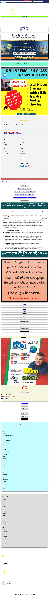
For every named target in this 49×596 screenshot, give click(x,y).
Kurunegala (5, 524)
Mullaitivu (4, 532)
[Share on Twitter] (26, 166)
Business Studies (5, 436)
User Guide (5, 553)
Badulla (4, 504)
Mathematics (5, 474)
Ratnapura (4, 540)
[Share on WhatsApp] (21, 166)
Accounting (5, 428)
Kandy (4, 518)
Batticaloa (4, 506)
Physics (4, 481)
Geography (5, 458)
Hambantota (5, 513)
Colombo (4, 508)
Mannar (4, 525)
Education (4, 447)
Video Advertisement (8, 573)
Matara (4, 529)
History (4, 461)
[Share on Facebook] (23, 166)
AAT (3, 426)
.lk (21, 0)
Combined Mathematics (6, 440)
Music (4, 475)
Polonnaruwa (5, 536)
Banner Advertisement (8, 566)
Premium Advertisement (9, 569)
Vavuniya (4, 543)
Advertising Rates (6, 575)
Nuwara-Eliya (5, 534)
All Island (4, 499)
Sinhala (4, 486)
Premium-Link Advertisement (9, 571)
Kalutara (4, 517)
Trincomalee (5, 541)
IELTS (4, 465)
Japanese (4, 467)
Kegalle (4, 520)
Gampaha (4, 511)
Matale (4, 527)
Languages (4, 468)
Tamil (4, 488)
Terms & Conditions (6, 554)
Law (3, 470)
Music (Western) (5, 479)
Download (24, 16)
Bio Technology (5, 429)
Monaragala (5, 531)
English (4, 452)
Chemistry (4, 438)
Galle (4, 509)
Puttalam (4, 538)
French (4, 456)
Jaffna (4, 515)
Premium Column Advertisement (10, 570)
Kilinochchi (4, 522)
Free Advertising (5, 564)
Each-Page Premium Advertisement (10, 572)
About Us (4, 555)
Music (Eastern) (5, 477)
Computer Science (6, 442)
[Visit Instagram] (28, 166)
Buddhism (4, 433)
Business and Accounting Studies (8, 435)
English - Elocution (6, 454)
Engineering (5, 449)
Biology (4, 431)
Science (4, 483)
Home (4, 556)
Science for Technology (6, 484)
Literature (4, 472)
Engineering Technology (6, 451)
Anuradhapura (5, 502)
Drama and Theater (6, 444)
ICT (3, 463)
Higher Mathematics (6, 460)
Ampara (4, 501)
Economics (5, 445)
